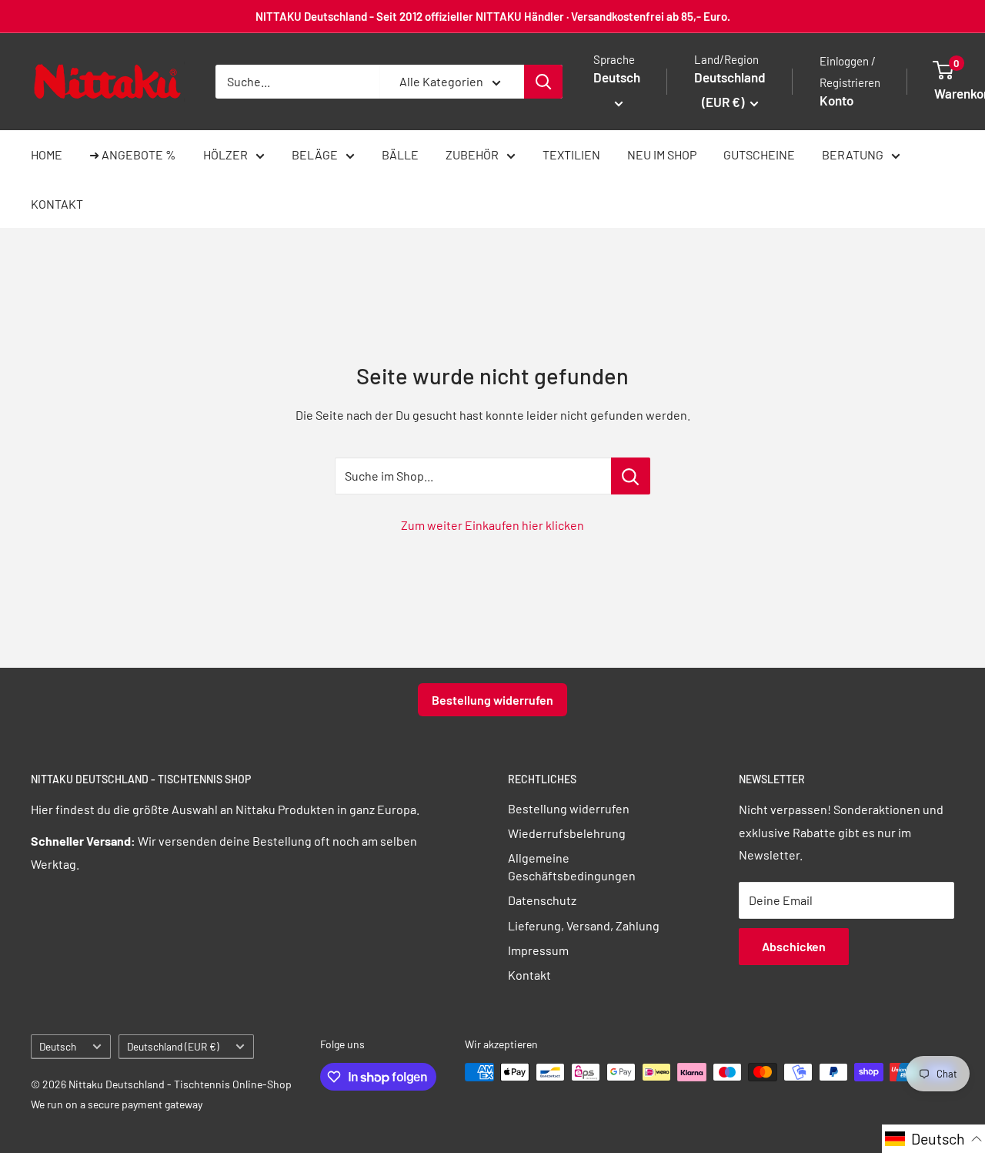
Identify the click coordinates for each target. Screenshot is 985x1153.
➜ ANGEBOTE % (132, 154)
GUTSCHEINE (759, 154)
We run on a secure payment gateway (116, 1104)
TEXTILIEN (571, 154)
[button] (933, 1139)
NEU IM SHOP (661, 154)
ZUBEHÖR (472, 154)
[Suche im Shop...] (630, 476)
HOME (46, 154)
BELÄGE (315, 154)
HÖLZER (225, 154)
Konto (836, 100)
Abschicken (794, 946)
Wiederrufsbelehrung (567, 833)
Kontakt (529, 974)
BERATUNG (852, 154)
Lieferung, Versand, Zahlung (583, 925)
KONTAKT (57, 203)
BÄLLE (400, 154)
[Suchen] (543, 82)
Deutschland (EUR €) (173, 1046)
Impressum (538, 950)
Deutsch (57, 1046)
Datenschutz (542, 900)
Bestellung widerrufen (492, 699)
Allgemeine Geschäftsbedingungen (572, 866)
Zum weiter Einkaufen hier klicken (492, 525)
